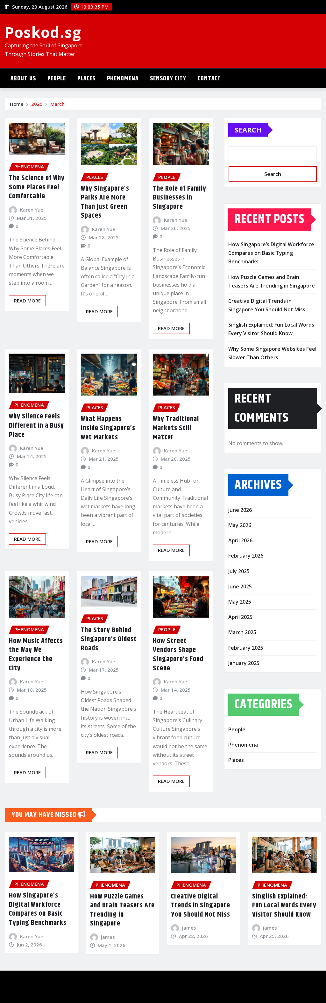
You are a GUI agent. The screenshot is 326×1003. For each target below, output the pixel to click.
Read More (27, 300)
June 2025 (240, 586)
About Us (23, 78)
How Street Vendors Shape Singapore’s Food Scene (178, 655)
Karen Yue (31, 210)
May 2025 (239, 601)
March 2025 (242, 632)
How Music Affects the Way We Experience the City (36, 655)
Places (86, 78)
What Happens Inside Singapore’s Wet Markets (108, 428)
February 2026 (245, 555)
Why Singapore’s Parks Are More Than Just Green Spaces (105, 202)
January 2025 (243, 663)
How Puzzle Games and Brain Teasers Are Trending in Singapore (122, 910)
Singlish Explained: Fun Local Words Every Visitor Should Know (284, 905)
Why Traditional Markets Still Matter (176, 428)
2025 (37, 104)
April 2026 (240, 540)
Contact (209, 78)
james (108, 937)
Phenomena (122, 78)
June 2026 (240, 509)
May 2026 (239, 525)
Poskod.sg (43, 32)
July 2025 (239, 571)
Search (248, 129)
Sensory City (168, 78)
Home (17, 104)
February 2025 (245, 647)
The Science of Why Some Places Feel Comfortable (37, 187)
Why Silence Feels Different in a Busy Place (36, 425)
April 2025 (240, 616)
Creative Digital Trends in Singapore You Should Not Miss (200, 905)
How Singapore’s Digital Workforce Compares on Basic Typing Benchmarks (271, 253)
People (56, 78)
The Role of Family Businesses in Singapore (179, 197)
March (57, 104)
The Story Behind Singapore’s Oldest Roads (109, 639)
